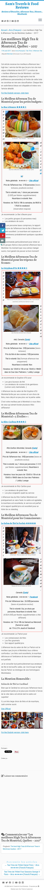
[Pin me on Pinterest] (15, 21)
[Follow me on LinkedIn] (18, 21)
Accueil (4, 30)
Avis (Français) (15, 30)
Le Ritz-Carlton (13, 421)
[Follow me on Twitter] (5, 21)
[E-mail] (3, 21)
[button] (12, 432)
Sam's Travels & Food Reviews (22, 5)
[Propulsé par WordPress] (38, 886)
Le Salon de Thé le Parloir (18, 523)
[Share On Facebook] (2, 225)
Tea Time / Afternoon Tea (34, 51)
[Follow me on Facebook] (8, 21)
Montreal (10, 54)
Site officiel (33, 180)
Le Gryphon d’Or (14, 268)
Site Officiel (6, 709)
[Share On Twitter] (2, 230)
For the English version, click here (15, 93)
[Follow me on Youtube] (13, 21)
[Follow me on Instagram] (10, 21)
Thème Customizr (27, 889)
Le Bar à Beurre (13, 107)
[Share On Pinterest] (2, 235)
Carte (27, 339)
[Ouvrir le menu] (40, 20)
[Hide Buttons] (1, 244)
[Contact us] (2, 240)
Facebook (34, 597)
